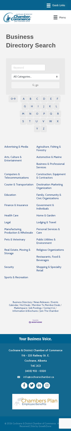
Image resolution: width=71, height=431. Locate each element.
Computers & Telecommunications (16, 176)
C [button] (37, 98)
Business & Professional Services (50, 165)
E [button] (51, 98)
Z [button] (43, 128)
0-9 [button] (13, 98)
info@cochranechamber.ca (38, 377)
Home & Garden (45, 215)
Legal (7, 222)
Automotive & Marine (49, 157)
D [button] (44, 98)
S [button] (23, 121)
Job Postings (35, 308)
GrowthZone (45, 426)
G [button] (25, 106)
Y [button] (37, 128)
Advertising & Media (16, 146)
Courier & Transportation (18, 184)
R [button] (58, 113)
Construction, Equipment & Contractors (51, 176)
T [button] (30, 121)
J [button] (43, 106)
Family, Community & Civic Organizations (48, 196)
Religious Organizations (50, 249)
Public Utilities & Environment (45, 241)
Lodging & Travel (46, 222)
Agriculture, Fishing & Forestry (48, 148)
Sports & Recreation (16, 277)
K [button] (50, 106)
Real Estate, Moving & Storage (17, 251)
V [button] (43, 121)
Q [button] (51, 113)
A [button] (24, 98)
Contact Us (49, 308)
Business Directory (22, 302)
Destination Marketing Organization (49, 186)
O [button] (37, 113)
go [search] (37, 85)
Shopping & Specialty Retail (48, 268)
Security (9, 267)
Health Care (11, 215)
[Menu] (56, 5)
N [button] (30, 113)
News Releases (41, 302)
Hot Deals (25, 305)
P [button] (44, 113)
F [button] (57, 98)
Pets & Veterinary (14, 239)
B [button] (30, 98)
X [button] (57, 121)
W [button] (50, 121)
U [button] (37, 121)
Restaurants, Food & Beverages (48, 258)
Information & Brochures (25, 311)
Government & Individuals (45, 206)
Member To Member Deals (46, 305)
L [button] (56, 106)
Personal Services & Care (48, 231)
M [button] (23, 113)
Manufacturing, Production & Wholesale (18, 231)
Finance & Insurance (16, 205)
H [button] (32, 106)
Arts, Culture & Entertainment (13, 158)
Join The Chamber (49, 311)
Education (10, 194)
